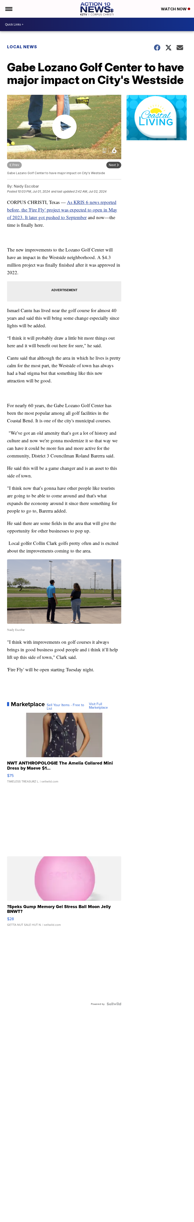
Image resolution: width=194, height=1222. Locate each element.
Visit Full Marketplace (98, 705)
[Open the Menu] (8, 9)
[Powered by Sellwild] (114, 1004)
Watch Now (174, 9)
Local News (22, 46)
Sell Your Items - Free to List (65, 706)
